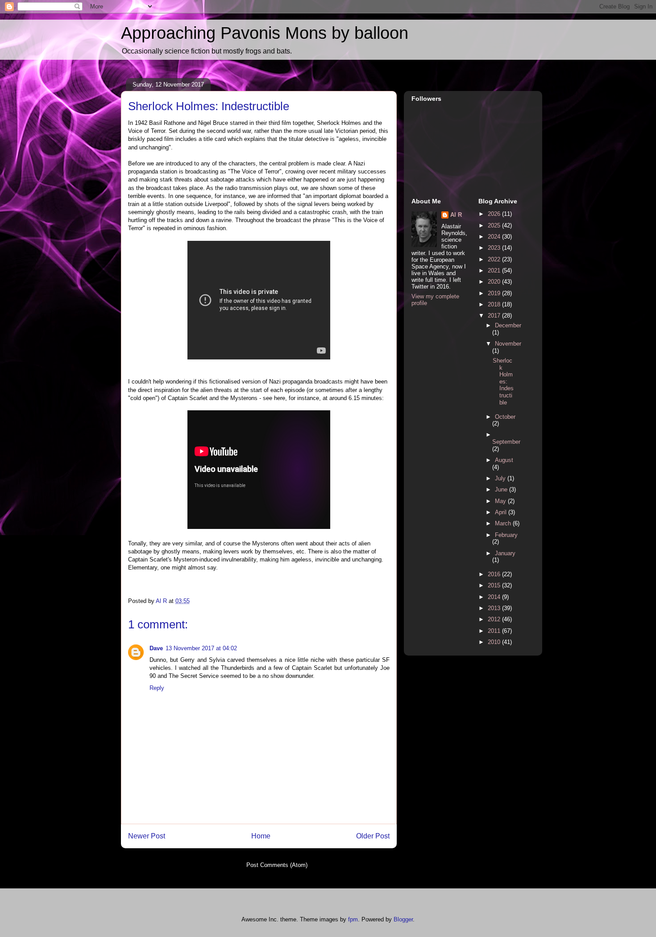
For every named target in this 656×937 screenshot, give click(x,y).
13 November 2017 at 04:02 (201, 648)
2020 (495, 281)
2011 (495, 630)
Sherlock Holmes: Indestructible (503, 381)
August (504, 460)
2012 (495, 619)
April (501, 512)
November (508, 343)
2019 (495, 293)
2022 (495, 259)
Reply (156, 688)
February (506, 535)
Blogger (403, 919)
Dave (156, 648)
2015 (495, 585)
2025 (495, 225)
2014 (495, 597)
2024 (495, 236)
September (506, 441)
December (508, 325)
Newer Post (146, 836)
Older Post (373, 836)
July (501, 478)
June (502, 489)
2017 (495, 315)
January (505, 553)
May (501, 501)
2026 (495, 214)
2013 (495, 608)
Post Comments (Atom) (276, 865)
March (504, 523)
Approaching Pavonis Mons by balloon (264, 33)
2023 (495, 247)
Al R (456, 214)
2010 (495, 642)
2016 (495, 574)
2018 (495, 304)
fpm (353, 919)
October (505, 416)
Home (260, 836)
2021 (495, 270)
